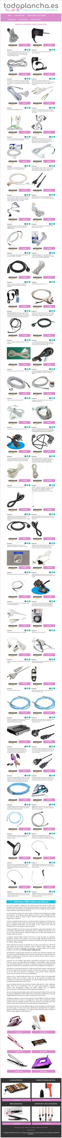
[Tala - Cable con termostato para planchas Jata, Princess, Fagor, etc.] (43, 35)
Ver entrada (19, 1032)
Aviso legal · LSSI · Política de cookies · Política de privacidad (31, 1127)
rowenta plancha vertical (45, 1080)
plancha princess (16, 1080)
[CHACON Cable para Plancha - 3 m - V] (43, 267)
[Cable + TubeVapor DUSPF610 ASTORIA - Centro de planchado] (19, 325)
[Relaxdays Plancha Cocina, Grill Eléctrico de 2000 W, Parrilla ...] (43, 1041)
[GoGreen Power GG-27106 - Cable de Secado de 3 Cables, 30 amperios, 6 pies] (43, 674)
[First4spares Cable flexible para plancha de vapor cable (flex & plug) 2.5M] (43, 383)
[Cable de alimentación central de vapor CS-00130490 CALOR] (19, 645)
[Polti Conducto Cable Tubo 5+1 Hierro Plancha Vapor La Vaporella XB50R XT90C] (19, 587)
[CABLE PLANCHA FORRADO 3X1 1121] (19, 93)
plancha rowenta (19, 15)
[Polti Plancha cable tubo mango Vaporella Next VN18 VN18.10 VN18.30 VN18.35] (43, 645)
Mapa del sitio (31, 1130)
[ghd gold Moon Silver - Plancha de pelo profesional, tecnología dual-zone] (19, 1061)
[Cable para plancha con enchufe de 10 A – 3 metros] (19, 354)
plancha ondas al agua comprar (36, 15)
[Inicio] (31, 11)
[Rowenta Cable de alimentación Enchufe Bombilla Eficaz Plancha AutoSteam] (43, 209)
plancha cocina (23, 19)
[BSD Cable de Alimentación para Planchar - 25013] (19, 557)
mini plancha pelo (16, 1103)
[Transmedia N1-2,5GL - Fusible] (19, 674)
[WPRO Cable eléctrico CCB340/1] (43, 616)
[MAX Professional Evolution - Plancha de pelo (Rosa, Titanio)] (19, 1041)
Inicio (9, 15)
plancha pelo (12, 19)
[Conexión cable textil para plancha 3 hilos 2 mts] (19, 412)
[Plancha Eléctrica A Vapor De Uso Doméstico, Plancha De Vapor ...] (43, 1061)
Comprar (24, 45)
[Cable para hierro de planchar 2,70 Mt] (19, 383)
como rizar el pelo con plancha (45, 1103)
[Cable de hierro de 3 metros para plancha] (19, 470)
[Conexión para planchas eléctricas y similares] (19, 616)
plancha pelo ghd (36, 19)
